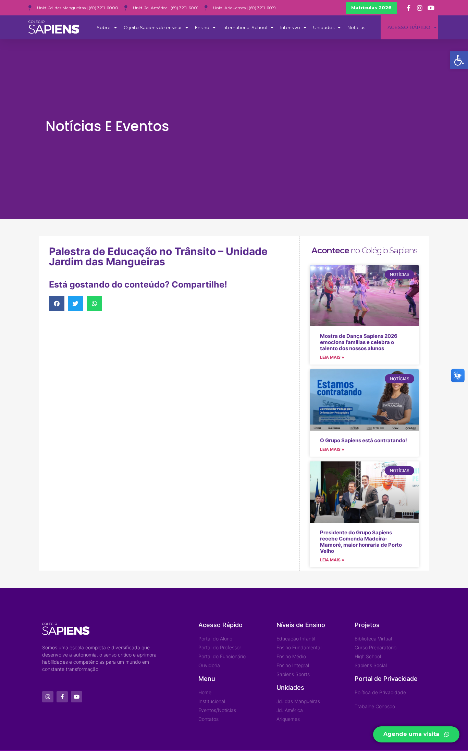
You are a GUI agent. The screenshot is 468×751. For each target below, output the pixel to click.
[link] (459, 60)
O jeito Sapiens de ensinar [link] (153, 27)
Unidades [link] (323, 27)
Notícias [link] (356, 27)
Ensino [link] (202, 27)
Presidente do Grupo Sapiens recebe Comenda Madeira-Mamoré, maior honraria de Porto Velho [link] (361, 541)
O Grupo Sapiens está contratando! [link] (363, 440)
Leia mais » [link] (332, 357)
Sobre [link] (104, 27)
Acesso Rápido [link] (408, 27)
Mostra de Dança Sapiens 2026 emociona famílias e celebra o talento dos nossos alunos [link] (358, 342)
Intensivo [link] (290, 27)
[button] (56, 303)
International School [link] (244, 27)
